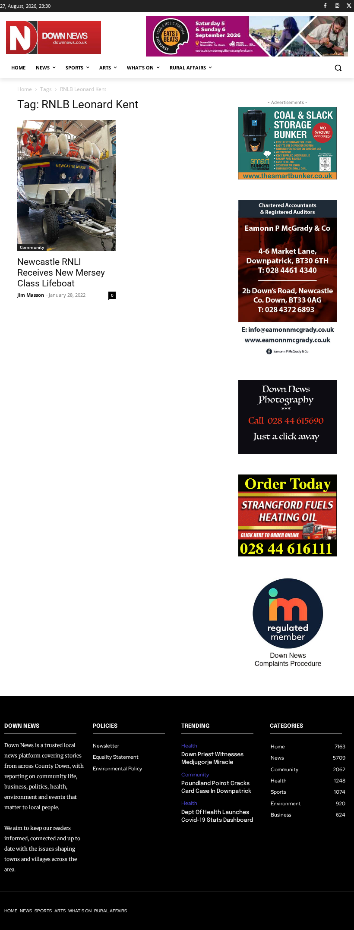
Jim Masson (30, 295)
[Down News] (76, 37)
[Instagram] (337, 6)
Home (24, 89)
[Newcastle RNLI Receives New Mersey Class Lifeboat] (66, 185)
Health (189, 746)
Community (32, 247)
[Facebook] (325, 6)
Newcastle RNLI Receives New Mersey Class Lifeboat (61, 273)
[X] (349, 6)
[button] (338, 68)
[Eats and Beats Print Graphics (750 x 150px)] (247, 54)
